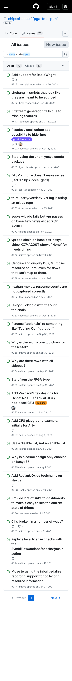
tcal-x (22, 189)
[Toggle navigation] (6, 6)
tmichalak (24, 84)
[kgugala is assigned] (13, 408)
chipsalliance (19, 19)
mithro (22, 231)
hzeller (23, 102)
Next (54, 597)
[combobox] (34, 54)
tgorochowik (26, 167)
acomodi (24, 121)
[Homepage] (36, 6)
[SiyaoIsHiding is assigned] (20, 144)
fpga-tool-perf (45, 19)
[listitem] (36, 79)
